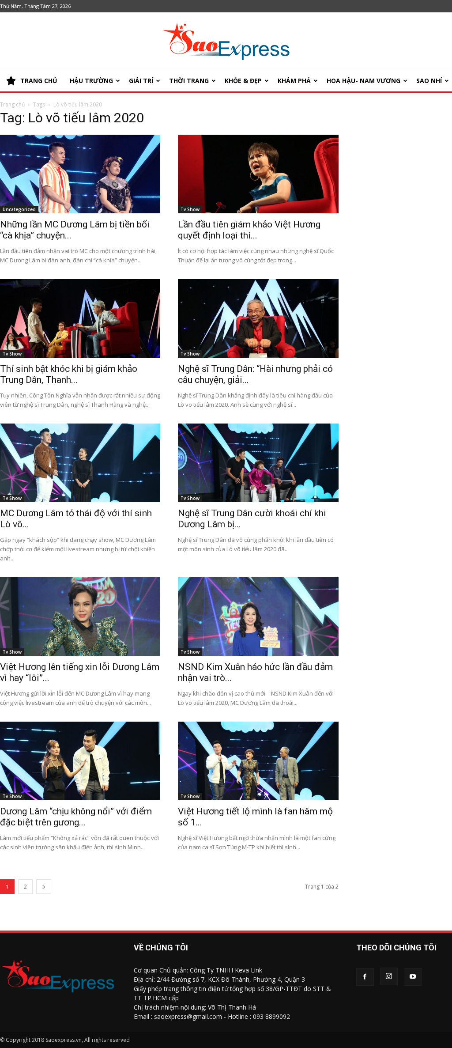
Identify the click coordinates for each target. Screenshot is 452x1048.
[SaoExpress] (226, 41)
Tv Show (190, 209)
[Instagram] (389, 976)
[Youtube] (413, 977)
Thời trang (189, 80)
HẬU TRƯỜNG (91, 80)
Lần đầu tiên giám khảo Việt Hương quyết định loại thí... (249, 230)
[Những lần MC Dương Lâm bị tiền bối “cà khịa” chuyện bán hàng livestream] (80, 174)
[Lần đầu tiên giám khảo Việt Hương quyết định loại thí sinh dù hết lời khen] (258, 174)
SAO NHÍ (429, 80)
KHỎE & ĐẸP (243, 80)
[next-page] (43, 886)
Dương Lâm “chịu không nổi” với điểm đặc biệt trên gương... (76, 817)
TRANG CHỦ (38, 80)
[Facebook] (365, 977)
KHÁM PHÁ (294, 80)
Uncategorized (19, 209)
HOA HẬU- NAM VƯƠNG (363, 80)
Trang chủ (12, 104)
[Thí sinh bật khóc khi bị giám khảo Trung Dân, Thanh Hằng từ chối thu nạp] (80, 318)
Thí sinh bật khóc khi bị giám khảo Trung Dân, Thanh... (68, 374)
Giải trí (141, 80)
